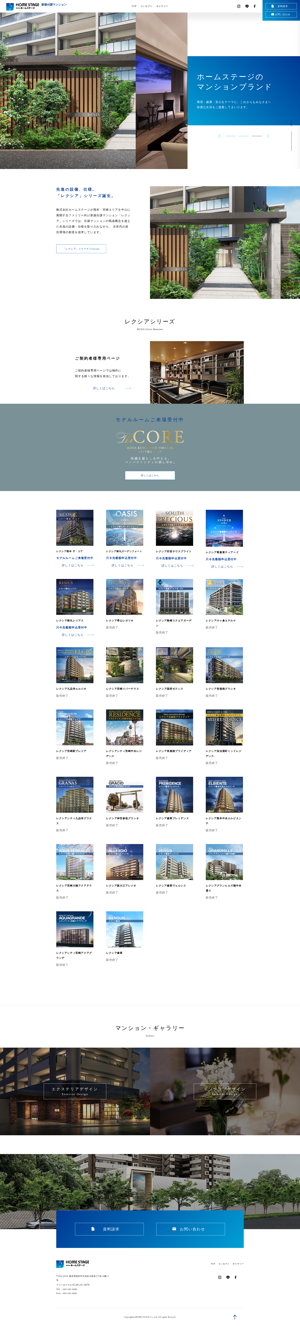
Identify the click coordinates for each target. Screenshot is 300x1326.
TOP (134, 6)
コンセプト (146, 6)
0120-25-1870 (81, 1284)
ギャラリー (162, 6)
